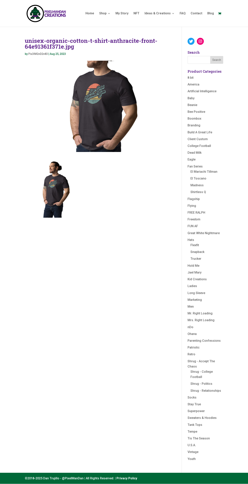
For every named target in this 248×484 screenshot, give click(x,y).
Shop (103, 13)
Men (191, 306)
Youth (192, 459)
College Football (199, 146)
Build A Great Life (200, 132)
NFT (136, 13)
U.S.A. (192, 445)
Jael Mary (195, 272)
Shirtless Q (198, 192)
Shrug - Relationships (205, 391)
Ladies (192, 286)
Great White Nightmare (204, 233)
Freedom (194, 219)
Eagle (191, 159)
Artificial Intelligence (202, 91)
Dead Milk (195, 152)
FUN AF (193, 226)
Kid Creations (197, 279)
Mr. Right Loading (200, 313)
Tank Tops (195, 425)
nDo (190, 327)
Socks (192, 397)
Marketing (195, 300)
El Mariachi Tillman (203, 171)
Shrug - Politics (201, 384)
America (193, 84)
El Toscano (198, 178)
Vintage (193, 452)
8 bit (191, 77)
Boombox (194, 118)
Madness (197, 185)
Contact (196, 13)
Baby (191, 98)
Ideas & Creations (158, 13)
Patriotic (194, 347)
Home (89, 13)
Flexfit (194, 245)
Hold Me (193, 265)
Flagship (194, 199)
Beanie (192, 105)
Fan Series (195, 166)
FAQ (183, 13)
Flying (192, 206)
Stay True (194, 404)
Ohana (192, 334)
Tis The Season (199, 438)
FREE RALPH (196, 212)
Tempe (192, 431)
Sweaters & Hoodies (202, 418)
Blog (210, 13)
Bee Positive (196, 112)
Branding (194, 125)
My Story (121, 13)
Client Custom (198, 139)
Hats (191, 240)
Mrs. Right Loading (201, 320)
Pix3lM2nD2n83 (38, 53)
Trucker (195, 259)
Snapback (197, 252)
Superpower (196, 411)
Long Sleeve (196, 293)
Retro (191, 354)
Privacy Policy (126, 478)
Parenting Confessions (204, 341)
